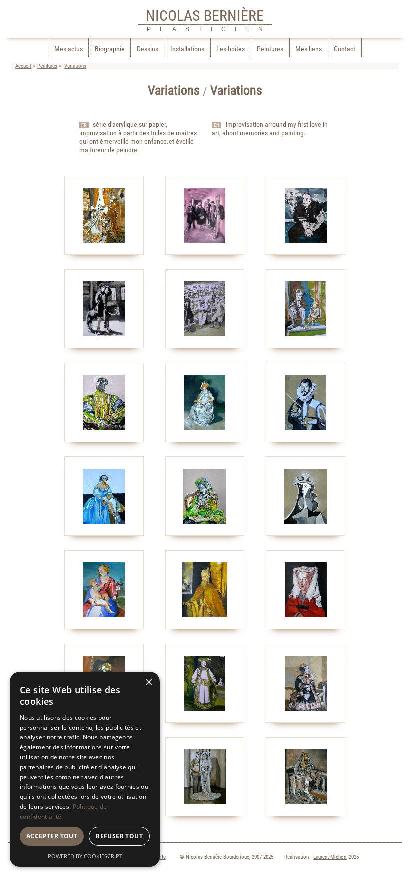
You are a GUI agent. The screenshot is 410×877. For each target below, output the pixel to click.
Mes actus (68, 49)
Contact (345, 49)
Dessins (147, 49)
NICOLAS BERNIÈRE (205, 15)
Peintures (270, 49)
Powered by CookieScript (85, 856)
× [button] (148, 682)
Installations (187, 49)
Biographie (110, 49)
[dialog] (85, 769)
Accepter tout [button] (52, 836)
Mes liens (309, 49)
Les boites (230, 49)
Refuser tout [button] (119, 836)
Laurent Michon (330, 857)
